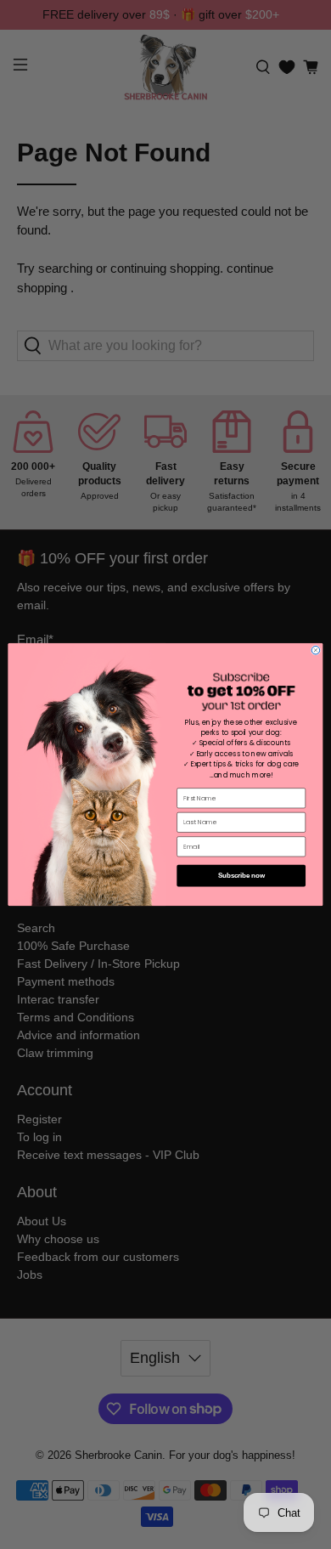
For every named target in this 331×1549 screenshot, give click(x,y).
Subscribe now (241, 875)
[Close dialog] (315, 651)
